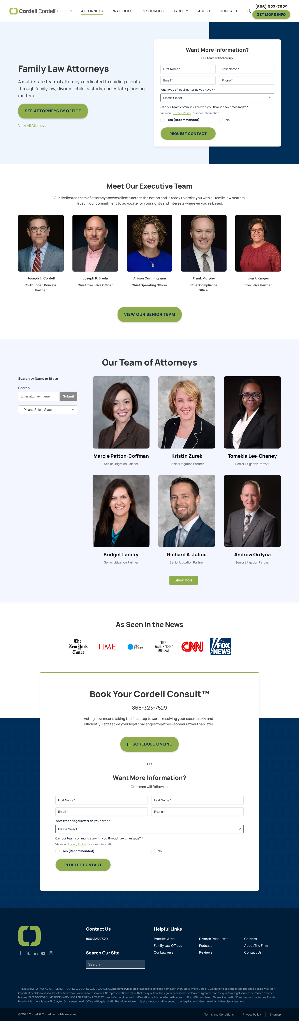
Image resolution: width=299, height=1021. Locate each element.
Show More (183, 580)
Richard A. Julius (186, 554)
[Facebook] (20, 952)
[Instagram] (51, 952)
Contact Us (253, 952)
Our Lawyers (163, 952)
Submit (68, 396)
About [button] (204, 11)
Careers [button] (180, 11)
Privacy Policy (182, 113)
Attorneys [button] (92, 11)
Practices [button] (122, 11)
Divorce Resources (213, 938)
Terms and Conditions (219, 1014)
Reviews (205, 952)
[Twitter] (28, 952)
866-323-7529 (149, 707)
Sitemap (275, 1014)
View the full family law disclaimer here (221, 1001)
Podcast (205, 945)
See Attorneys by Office (53, 110)
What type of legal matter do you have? (187, 90)
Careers (250, 938)
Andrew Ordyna (252, 554)
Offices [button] (64, 11)
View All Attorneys (32, 125)
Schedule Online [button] (151, 744)
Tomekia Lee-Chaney (252, 456)
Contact (229, 11)
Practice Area (164, 938)
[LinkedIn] (35, 952)
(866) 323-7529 (271, 7)
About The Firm (256, 945)
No (228, 120)
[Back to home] (33, 11)
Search (24, 387)
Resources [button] (152, 11)
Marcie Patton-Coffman (121, 456)
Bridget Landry (121, 554)
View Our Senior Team (149, 314)
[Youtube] (43, 952)
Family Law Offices (168, 945)
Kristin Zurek (186, 456)
